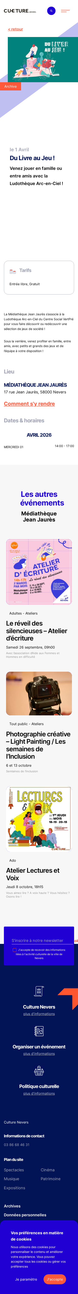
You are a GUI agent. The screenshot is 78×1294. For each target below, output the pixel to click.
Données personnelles (25, 1215)
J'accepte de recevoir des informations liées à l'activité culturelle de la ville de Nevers (40, 954)
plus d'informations (39, 1014)
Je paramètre (26, 1279)
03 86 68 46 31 (16, 1145)
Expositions (14, 1188)
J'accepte (55, 1279)
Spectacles (14, 1170)
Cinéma (48, 1170)
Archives (12, 1206)
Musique (11, 1179)
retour (17, 29)
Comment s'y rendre (29, 404)
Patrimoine (50, 1179)
